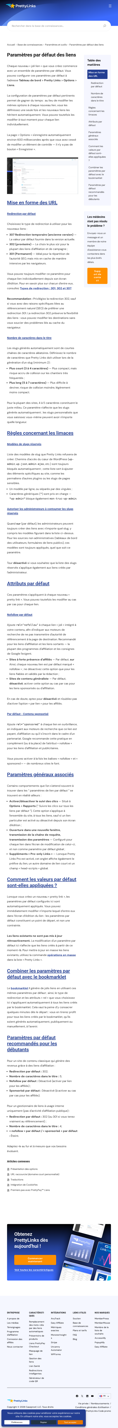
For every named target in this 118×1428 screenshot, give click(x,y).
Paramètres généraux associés (40, 774)
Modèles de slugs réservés (24, 444)
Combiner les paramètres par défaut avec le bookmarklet (96, 173)
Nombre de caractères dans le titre (29, 338)
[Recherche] (105, 26)
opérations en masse (61, 955)
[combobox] (57, 26)
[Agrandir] (74, 161)
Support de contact (97, 276)
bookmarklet (19, 988)
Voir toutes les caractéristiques (34, 1269)
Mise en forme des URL (32, 202)
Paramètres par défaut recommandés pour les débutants (32, 1044)
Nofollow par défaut (19, 614)
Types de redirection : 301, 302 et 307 (45, 288)
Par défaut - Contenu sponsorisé (27, 714)
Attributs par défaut (28, 583)
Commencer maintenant (35, 1260)
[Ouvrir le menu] (110, 6)
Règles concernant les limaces (40, 433)
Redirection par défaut (21, 213)
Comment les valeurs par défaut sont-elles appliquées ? (97, 153)
